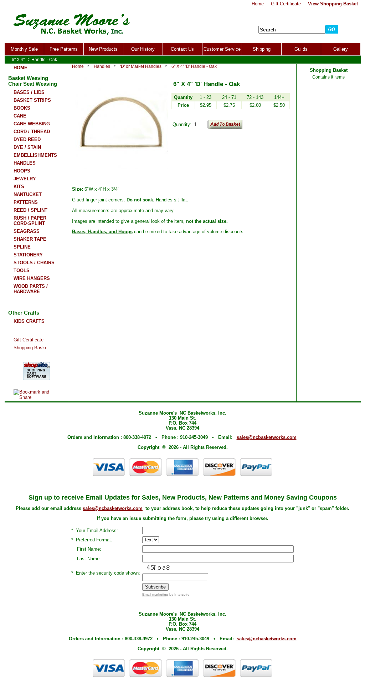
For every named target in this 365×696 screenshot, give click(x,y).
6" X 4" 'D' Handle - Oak (194, 66)
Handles (102, 66)
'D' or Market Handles (140, 66)
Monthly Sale (24, 49)
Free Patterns (64, 49)
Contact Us (182, 49)
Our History (143, 49)
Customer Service (222, 49)
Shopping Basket (31, 347)
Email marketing (155, 594)
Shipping (262, 49)
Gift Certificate (28, 339)
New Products (103, 49)
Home (78, 66)
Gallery (340, 49)
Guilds (301, 49)
